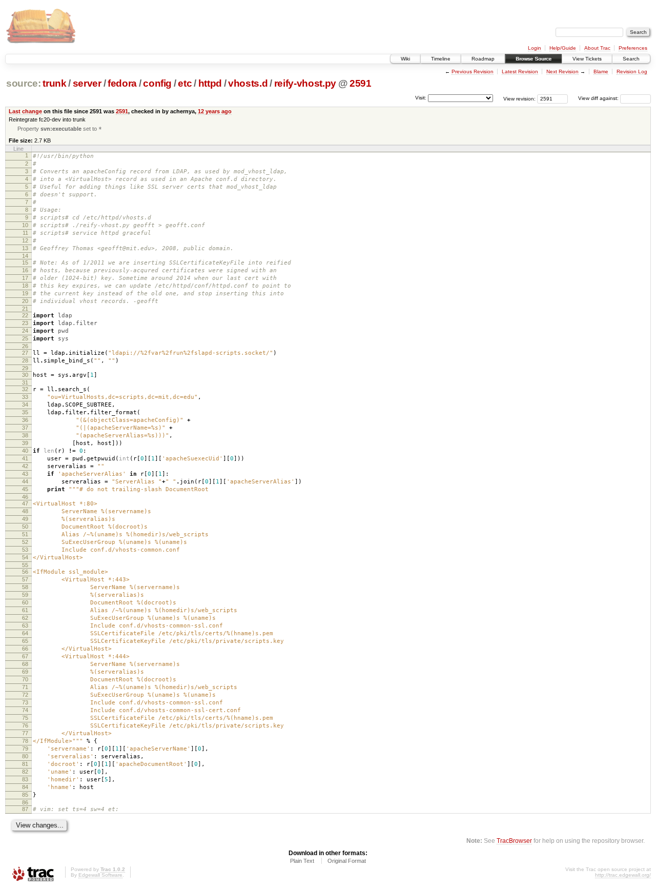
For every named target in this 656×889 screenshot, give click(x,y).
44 (25, 481)
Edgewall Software (100, 875)
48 (25, 511)
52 (25, 542)
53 (25, 550)
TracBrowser (514, 840)
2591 (361, 83)
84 (25, 787)
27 (25, 353)
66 (25, 648)
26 (25, 346)
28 (25, 360)
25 (25, 338)
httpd (210, 83)
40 (25, 451)
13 (25, 248)
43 (25, 474)
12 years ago (215, 111)
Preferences (633, 48)
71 (25, 687)
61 (25, 610)
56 (25, 572)
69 (25, 672)
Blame (600, 71)
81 (25, 764)
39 (25, 443)
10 (25, 225)
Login (534, 48)
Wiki (405, 59)
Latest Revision (520, 71)
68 (25, 664)
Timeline (440, 59)
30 (25, 375)
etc (185, 83)
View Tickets (587, 59)
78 (25, 741)
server (87, 83)
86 (25, 802)
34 (25, 404)
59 (25, 595)
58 (25, 587)
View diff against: (599, 98)
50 (25, 526)
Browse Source (533, 59)
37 (25, 428)
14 (25, 256)
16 (25, 270)
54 (25, 557)
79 (25, 748)
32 (25, 389)
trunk (54, 83)
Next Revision (562, 71)
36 (25, 420)
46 (25, 497)
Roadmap (483, 59)
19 (25, 293)
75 (25, 718)
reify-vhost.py (305, 83)
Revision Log (632, 71)
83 (25, 779)
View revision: (519, 98)
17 (25, 278)
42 (25, 466)
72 (25, 695)
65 (25, 641)
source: (23, 83)
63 (25, 625)
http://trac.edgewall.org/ (623, 875)
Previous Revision (473, 71)
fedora (122, 83)
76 (25, 725)
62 (25, 618)
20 (25, 301)
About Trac (597, 48)
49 (25, 519)
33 (25, 397)
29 (25, 368)
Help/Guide (562, 48)
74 (25, 710)
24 (25, 331)
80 (25, 756)
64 (25, 633)
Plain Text (302, 861)
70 (25, 679)
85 (25, 795)
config (157, 83)
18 (25, 285)
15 (25, 262)
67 (25, 656)
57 (25, 579)
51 (25, 534)
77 (25, 733)
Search (631, 59)
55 (25, 565)
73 (25, 702)
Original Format (346, 861)
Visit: (420, 97)
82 (25, 772)
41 (25, 458)
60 (25, 602)
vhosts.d (248, 83)
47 (25, 503)
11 (25, 233)
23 (25, 323)
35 (25, 412)
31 (25, 382)
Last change (25, 111)
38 (25, 435)
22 (25, 315)
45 (25, 489)
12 (25, 240)
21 (25, 309)
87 (25, 809)
